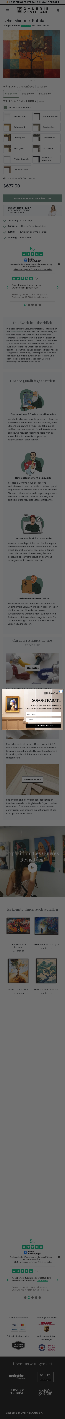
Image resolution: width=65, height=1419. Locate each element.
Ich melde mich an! (43, 725)
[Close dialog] (61, 691)
